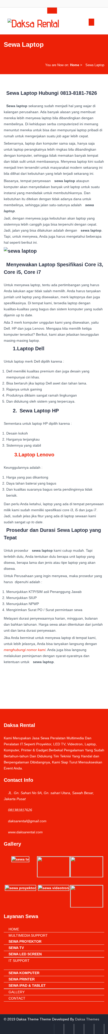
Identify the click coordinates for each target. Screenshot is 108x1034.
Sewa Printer (22, 979)
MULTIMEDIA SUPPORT (28, 935)
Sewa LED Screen (25, 954)
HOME (14, 929)
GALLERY (17, 992)
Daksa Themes (87, 1019)
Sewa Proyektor (25, 941)
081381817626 (20, 810)
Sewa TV (16, 948)
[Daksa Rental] (33, 22)
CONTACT (17, 998)
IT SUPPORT (19, 961)
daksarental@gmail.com (27, 821)
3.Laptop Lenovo (34, 454)
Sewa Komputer (24, 973)
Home (74, 65)
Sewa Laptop (21, 967)
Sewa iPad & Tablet (27, 985)
